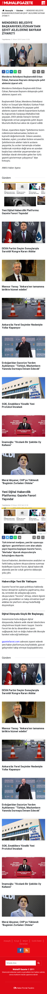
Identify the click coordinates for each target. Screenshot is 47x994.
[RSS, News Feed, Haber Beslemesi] (27, 950)
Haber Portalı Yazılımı (25, 988)
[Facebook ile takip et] (20, 950)
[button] (34, 71)
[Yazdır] (19, 71)
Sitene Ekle (23, 944)
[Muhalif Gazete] (17, 2)
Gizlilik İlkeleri (37, 941)
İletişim (25, 941)
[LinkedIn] (11, 71)
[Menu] (44, 3)
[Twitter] (7, 71)
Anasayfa (7, 941)
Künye (16, 941)
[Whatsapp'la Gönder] (15, 71)
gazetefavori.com (11, 641)
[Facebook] (3, 71)
